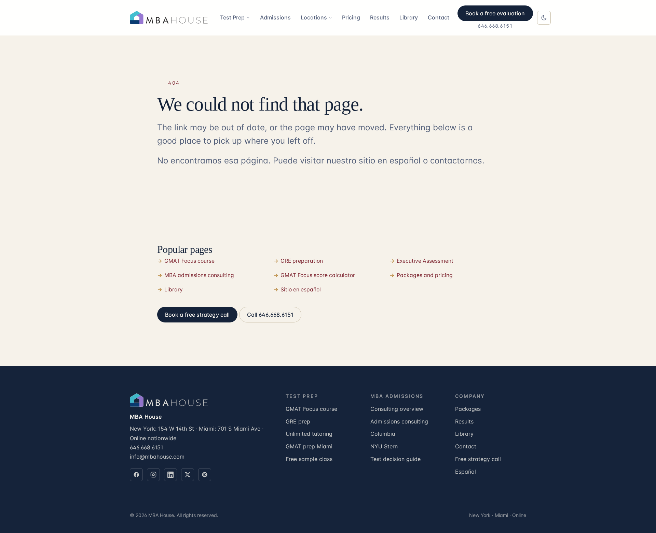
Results (380, 17)
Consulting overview (396, 408)
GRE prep (298, 421)
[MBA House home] (171, 18)
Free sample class (309, 459)
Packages (468, 408)
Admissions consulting (399, 421)
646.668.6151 (495, 26)
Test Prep (232, 17)
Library (408, 17)
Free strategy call (478, 459)
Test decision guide (395, 459)
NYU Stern (384, 446)
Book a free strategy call (197, 314)
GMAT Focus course (189, 261)
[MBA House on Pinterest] (204, 474)
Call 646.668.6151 (270, 314)
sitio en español (390, 160)
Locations (314, 17)
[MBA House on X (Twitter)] (187, 474)
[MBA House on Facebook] (136, 474)
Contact (438, 17)
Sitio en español (301, 289)
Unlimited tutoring (309, 433)
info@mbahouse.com (157, 456)
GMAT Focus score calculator (318, 275)
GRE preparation (302, 261)
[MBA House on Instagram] (153, 474)
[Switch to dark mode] (544, 18)
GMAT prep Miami (309, 446)
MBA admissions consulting (199, 275)
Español (465, 471)
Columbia (382, 433)
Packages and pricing (425, 275)
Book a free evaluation (495, 13)
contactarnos (456, 160)
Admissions (275, 17)
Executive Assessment (425, 261)
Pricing (351, 17)
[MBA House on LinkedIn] (170, 474)
